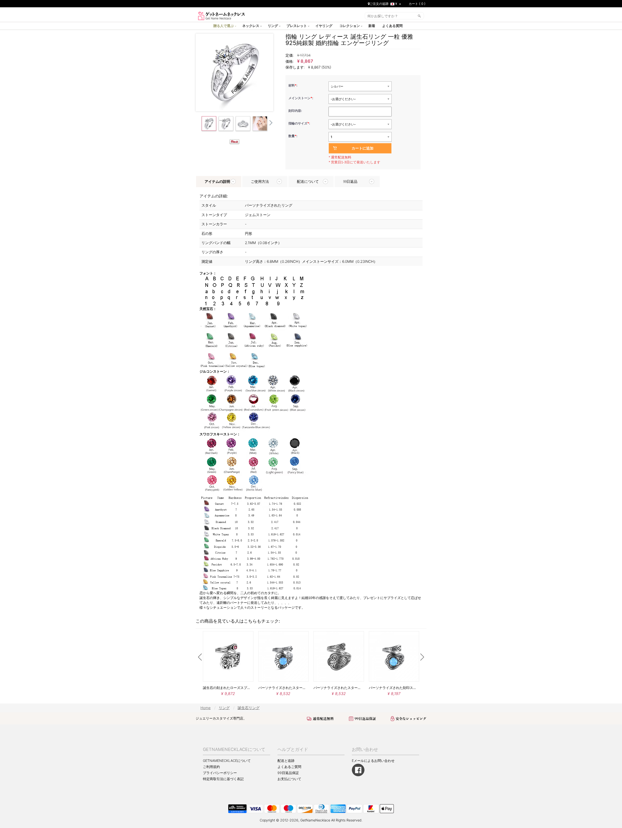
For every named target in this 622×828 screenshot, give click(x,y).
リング (273, 25)
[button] (200, 657)
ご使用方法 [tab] (260, 181)
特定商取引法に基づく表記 (223, 779)
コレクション (350, 25)
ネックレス (251, 25)
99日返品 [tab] (350, 181)
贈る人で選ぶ (224, 25)
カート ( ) (417, 4)
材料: (293, 85)
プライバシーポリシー (220, 773)
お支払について (289, 779)
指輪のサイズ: (299, 123)
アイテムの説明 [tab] (217, 181)
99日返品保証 (288, 773)
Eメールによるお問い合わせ (373, 760)
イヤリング (324, 25)
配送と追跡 (285, 760)
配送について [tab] (308, 181)
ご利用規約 (211, 767)
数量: (292, 136)
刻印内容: (295, 111)
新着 (372, 25)
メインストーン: (301, 98)
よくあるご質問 (289, 767)
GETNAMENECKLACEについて (227, 760)
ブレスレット (297, 25)
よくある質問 (393, 25)
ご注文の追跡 (379, 4)
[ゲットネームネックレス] (221, 15)
